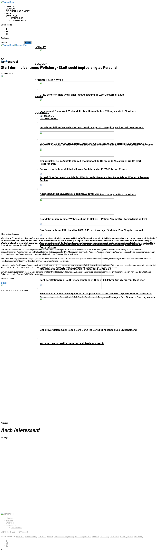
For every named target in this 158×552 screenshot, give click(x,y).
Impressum (17, 18)
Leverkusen (59, 536)
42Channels (23, 532)
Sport (9, 13)
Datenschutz (18, 20)
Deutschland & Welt (18, 11)
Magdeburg (69, 536)
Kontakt (9, 520)
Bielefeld (20, 536)
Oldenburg (104, 536)
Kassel (50, 536)
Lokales (11, 6)
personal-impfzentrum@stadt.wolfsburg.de (54, 272)
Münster (95, 536)
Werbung (10, 523)
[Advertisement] (26, 359)
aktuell (4, 283)
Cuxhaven (42, 536)
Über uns (9, 518)
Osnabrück (114, 536)
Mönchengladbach (83, 536)
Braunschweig (31, 536)
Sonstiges (12, 16)
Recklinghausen (126, 536)
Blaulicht (12, 9)
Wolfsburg (138, 536)
